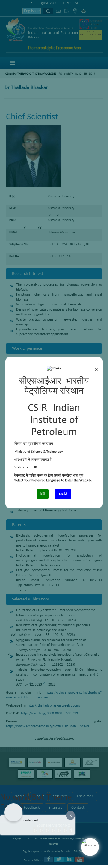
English (63, 493)
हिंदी (42, 493)
